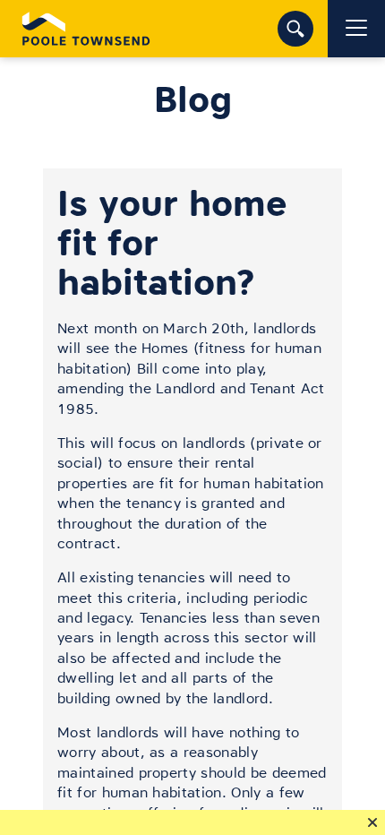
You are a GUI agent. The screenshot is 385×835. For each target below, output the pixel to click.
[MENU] (356, 28)
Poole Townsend (86, 29)
